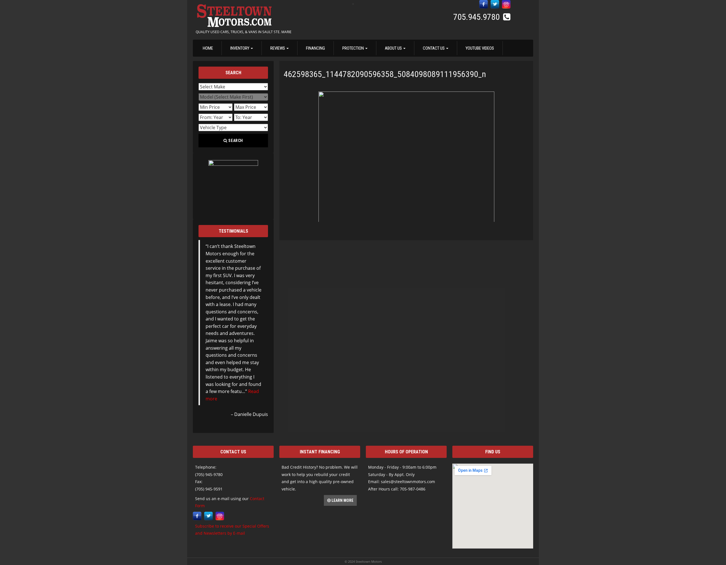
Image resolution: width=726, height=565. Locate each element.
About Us (394, 48)
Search (235, 140)
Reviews (278, 48)
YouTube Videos (480, 48)
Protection (353, 48)
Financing (315, 48)
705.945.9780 (477, 17)
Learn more (342, 500)
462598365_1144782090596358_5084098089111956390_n (385, 74)
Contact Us (434, 48)
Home (208, 48)
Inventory (240, 48)
